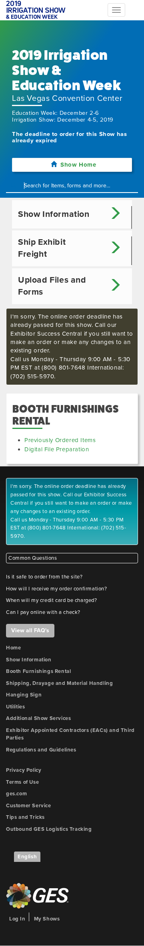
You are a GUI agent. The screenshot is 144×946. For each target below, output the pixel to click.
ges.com (16, 794)
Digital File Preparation (56, 449)
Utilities (15, 707)
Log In (17, 919)
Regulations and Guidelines (41, 750)
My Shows (47, 919)
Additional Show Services (38, 718)
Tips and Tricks (25, 817)
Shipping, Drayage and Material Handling (59, 683)
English (27, 857)
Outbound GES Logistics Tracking (49, 829)
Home (13, 648)
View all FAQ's (30, 630)
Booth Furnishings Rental (38, 671)
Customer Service (28, 805)
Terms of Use (22, 782)
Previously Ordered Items (60, 440)
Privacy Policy (23, 770)
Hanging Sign (24, 695)
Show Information (29, 660)
